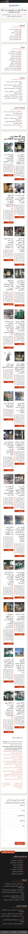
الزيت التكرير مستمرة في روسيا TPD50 (13, 883)
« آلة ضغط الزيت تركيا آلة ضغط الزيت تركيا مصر (6, 784)
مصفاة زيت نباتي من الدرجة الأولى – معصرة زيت (11, 913)
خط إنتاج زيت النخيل (15, 56)
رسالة (23, 825)
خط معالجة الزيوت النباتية (14, 37)
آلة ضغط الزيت (17, 31)
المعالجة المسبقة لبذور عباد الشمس (12, 68)
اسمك (23, 810)
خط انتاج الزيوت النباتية (15, 36)
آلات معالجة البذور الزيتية (15, 29)
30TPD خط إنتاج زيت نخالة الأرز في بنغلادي (14, 899)
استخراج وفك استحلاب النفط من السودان (13, 774)
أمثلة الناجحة (17, 34)
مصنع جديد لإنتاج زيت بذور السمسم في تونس (12, 923)
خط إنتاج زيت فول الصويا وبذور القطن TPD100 (12, 889)
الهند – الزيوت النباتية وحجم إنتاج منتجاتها (13, 779)
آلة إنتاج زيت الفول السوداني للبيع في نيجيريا (12, 761)
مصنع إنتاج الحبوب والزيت (14, 39)
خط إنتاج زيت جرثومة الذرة (14, 59)
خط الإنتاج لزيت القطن (15, 63)
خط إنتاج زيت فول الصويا (15, 64)
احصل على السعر (20, 179)
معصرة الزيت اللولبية (15, 61)
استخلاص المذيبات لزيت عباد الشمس (12, 69)
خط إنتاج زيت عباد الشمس (14, 66)
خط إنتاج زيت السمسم (15, 54)
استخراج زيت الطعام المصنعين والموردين (13, 762)
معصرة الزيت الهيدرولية (15, 58)
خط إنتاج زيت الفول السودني (14, 53)
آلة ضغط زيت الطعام (15, 32)
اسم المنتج (22, 805)
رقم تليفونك (22, 820)
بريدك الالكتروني (21, 815)
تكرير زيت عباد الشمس (15, 51)
